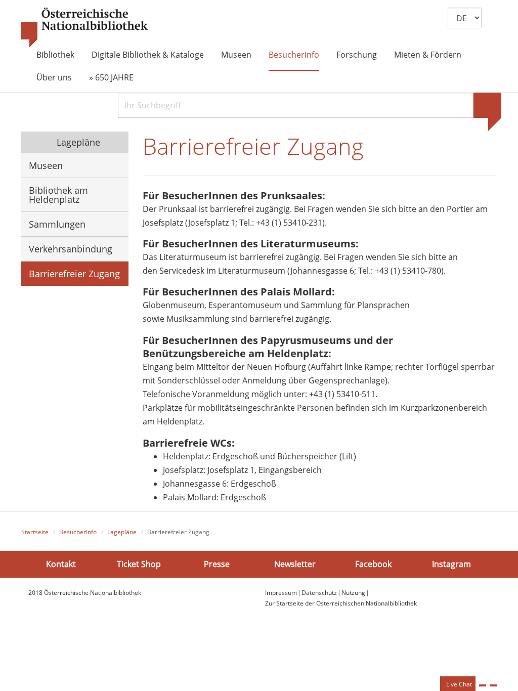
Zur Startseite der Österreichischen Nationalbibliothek (341, 603)
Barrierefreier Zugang (74, 274)
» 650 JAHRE (111, 77)
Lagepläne (77, 142)
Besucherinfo (294, 54)
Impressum (281, 592)
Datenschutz (319, 592)
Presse (217, 564)
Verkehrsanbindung (70, 249)
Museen (236, 54)
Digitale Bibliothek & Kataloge (148, 54)
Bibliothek (55, 54)
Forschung (356, 54)
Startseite (35, 532)
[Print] (482, 685)
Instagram (451, 564)
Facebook (373, 564)
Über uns (54, 77)
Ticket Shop (139, 564)
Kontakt (61, 564)
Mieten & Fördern (427, 54)
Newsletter (295, 564)
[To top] (493, 685)
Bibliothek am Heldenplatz (58, 194)
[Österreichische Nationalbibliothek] (84, 28)
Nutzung (353, 592)
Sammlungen (57, 224)
